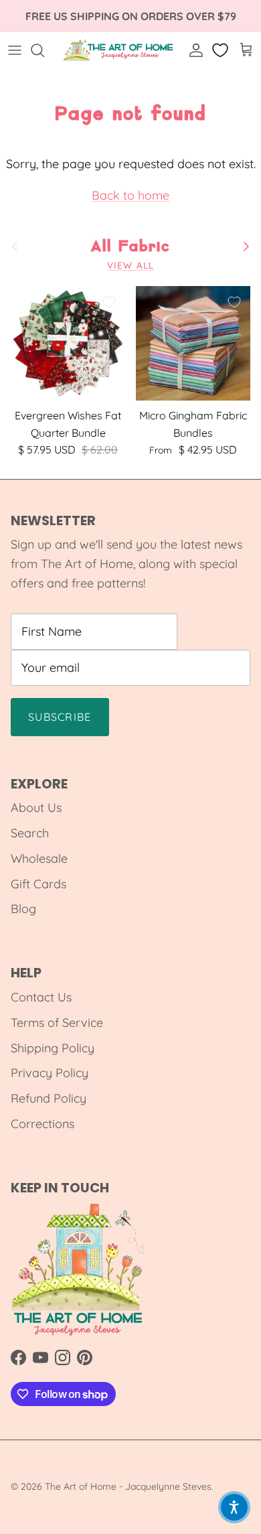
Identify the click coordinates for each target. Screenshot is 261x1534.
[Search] (44, 50)
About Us (36, 807)
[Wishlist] (221, 50)
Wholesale (39, 858)
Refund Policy (48, 1098)
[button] (234, 1507)
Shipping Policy (52, 1048)
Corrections (42, 1123)
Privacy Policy (49, 1072)
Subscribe (60, 716)
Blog (23, 908)
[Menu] (14, 50)
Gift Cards (38, 884)
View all (130, 265)
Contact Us (41, 997)
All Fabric (131, 247)
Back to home (130, 195)
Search (30, 833)
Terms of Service (57, 1022)
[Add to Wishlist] (109, 302)
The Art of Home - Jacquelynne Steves (128, 1486)
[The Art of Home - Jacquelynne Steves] (119, 50)
